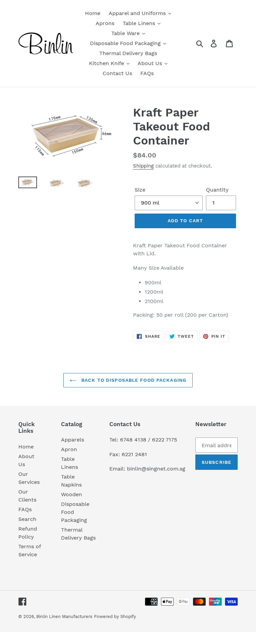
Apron (69, 449)
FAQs (25, 509)
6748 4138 (133, 439)
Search (27, 519)
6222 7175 (164, 439)
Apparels (72, 439)
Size (140, 190)
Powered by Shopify (115, 616)
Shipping (143, 166)
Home (26, 446)
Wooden (71, 494)
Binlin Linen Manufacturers (64, 616)
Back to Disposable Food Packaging (133, 380)
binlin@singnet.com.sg (156, 468)
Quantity (217, 190)
